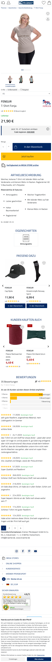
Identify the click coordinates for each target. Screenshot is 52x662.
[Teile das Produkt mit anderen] (48, 19)
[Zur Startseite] (26, 2)
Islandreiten (12, 8)
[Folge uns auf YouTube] (35, 551)
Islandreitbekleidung (25, 8)
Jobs (12, 578)
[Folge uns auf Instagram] (16, 551)
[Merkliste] (43, 2)
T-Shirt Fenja (38, 8)
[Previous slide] (3, 81)
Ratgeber (25, 89)
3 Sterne (4, 401)
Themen (4, 8)
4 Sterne (4, 398)
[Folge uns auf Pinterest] (29, 551)
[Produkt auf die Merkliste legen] (48, 13)
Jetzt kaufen (27, 156)
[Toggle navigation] (3, 3)
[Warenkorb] (49, 2)
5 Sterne (4, 394)
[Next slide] (49, 81)
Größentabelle (12, 89)
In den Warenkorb (37, 305)
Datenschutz (41, 655)
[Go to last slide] (3, 286)
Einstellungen (13, 659)
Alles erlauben (39, 659)
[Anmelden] (8, 2)
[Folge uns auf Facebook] (22, 551)
